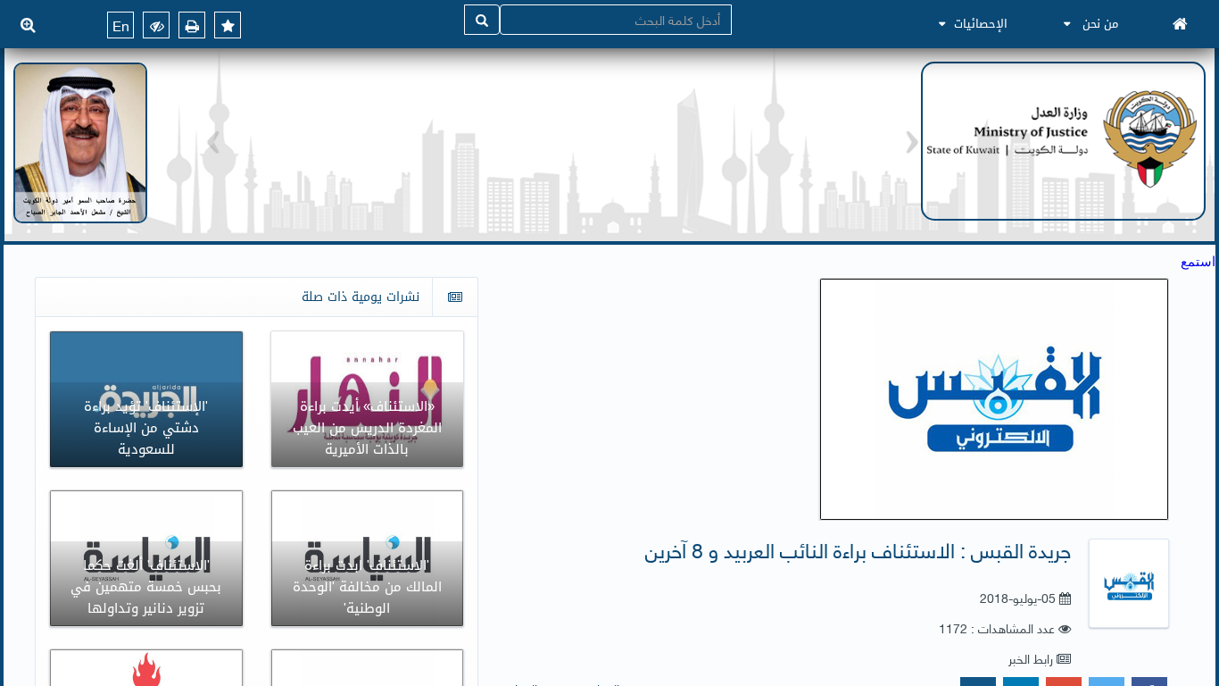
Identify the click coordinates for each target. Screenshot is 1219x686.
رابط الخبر (1030, 658)
